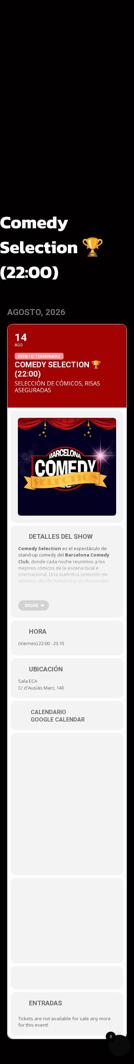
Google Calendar (58, 720)
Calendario (48, 712)
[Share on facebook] (54, 978)
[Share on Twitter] (68, 978)
